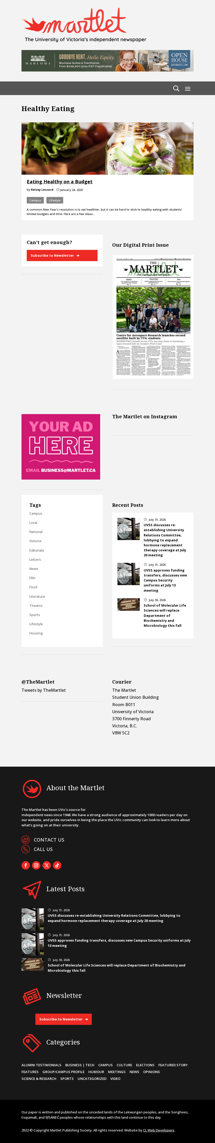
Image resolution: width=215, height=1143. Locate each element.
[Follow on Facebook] (26, 865)
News (33, 568)
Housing (36, 633)
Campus (35, 200)
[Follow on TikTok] (57, 865)
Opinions (151, 1071)
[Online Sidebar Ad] (61, 478)
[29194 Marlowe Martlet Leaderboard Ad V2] (108, 70)
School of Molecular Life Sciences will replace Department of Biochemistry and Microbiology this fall (165, 615)
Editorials (36, 550)
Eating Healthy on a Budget (60, 181)
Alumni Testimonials (41, 1065)
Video (115, 1078)
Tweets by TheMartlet (44, 690)
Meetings (117, 1071)
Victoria (35, 540)
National (35, 531)
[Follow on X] (46, 865)
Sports (34, 614)
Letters (35, 559)
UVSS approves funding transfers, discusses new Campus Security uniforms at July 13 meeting (165, 580)
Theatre (35, 605)
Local (33, 522)
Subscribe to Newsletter (52, 255)
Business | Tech (79, 1065)
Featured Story (173, 1065)
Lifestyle (55, 200)
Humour (96, 1071)
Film (32, 577)
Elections (145, 1065)
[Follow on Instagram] (36, 865)
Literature (37, 596)
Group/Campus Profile (63, 1071)
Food (33, 587)
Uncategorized (92, 1078)
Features (30, 1071)
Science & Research (39, 1078)
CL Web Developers (158, 1130)
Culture (124, 1065)
